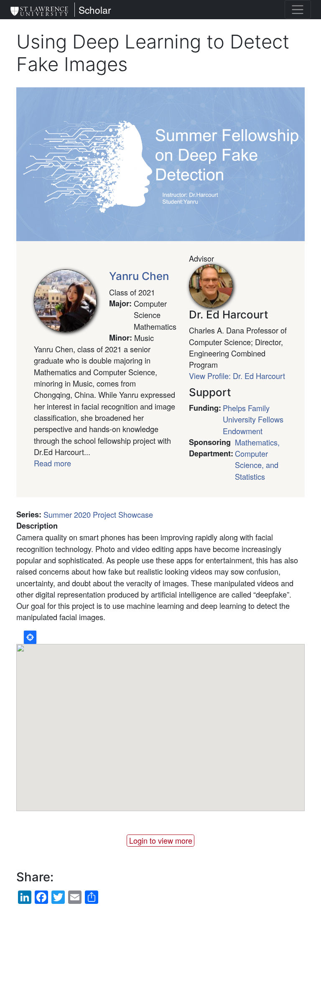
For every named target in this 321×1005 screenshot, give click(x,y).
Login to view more (160, 840)
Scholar (95, 9)
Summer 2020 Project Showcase (98, 514)
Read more (52, 463)
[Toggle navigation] (298, 9)
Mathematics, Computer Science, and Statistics (257, 459)
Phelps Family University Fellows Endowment (253, 419)
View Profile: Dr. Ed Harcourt (237, 375)
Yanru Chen (139, 276)
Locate (30, 637)
